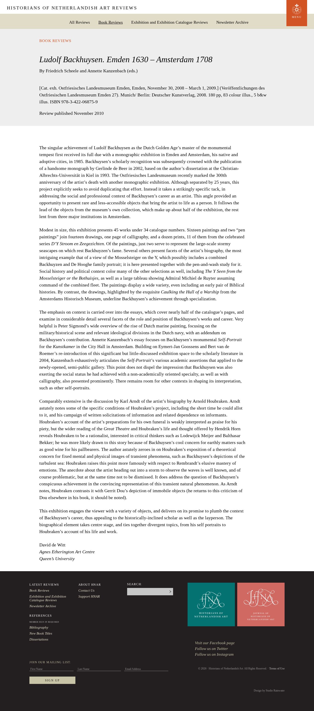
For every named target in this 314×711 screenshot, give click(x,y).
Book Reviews (110, 22)
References (40, 615)
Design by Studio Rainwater (269, 690)
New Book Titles (40, 633)
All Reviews (79, 22)
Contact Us (86, 590)
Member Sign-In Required (44, 622)
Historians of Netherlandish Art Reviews (72, 8)
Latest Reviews (44, 584)
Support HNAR (89, 596)
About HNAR (89, 584)
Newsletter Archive (232, 22)
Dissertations (38, 639)
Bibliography (38, 627)
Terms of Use (277, 668)
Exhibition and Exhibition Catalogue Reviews (169, 22)
